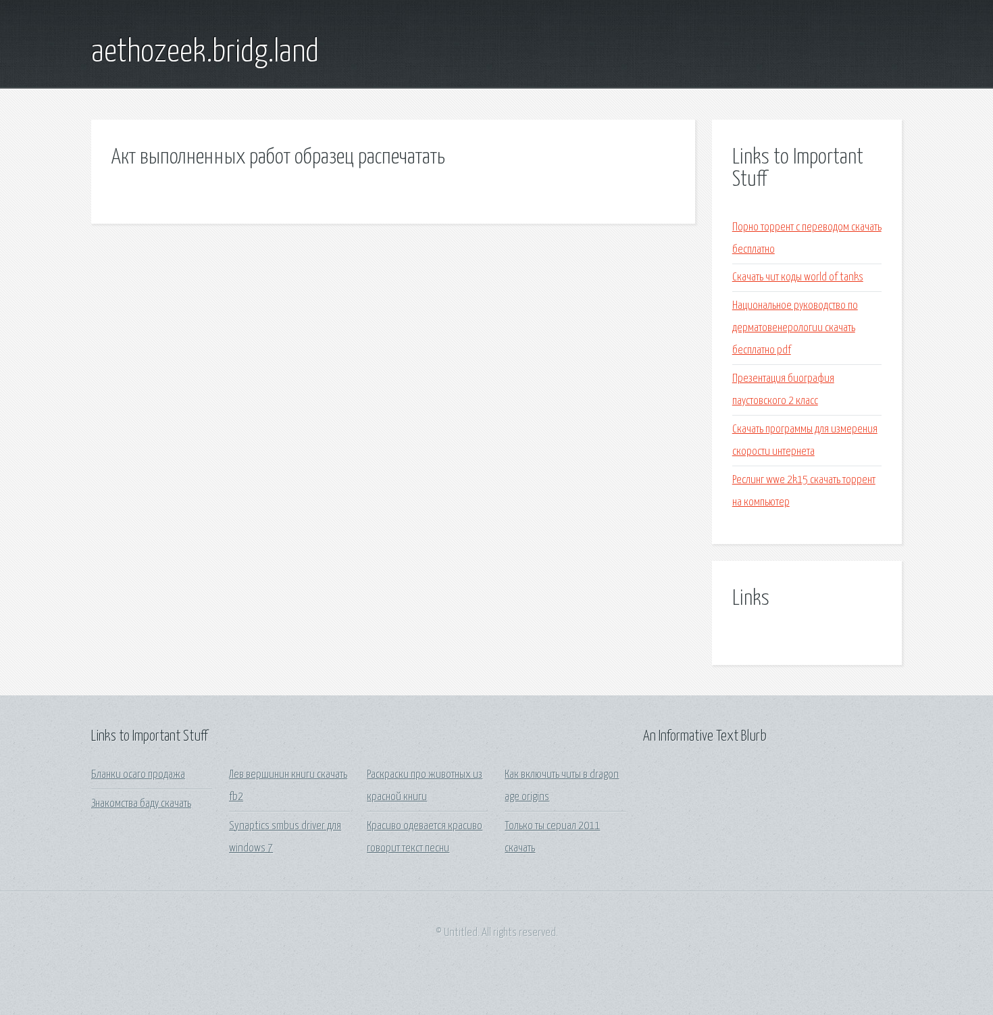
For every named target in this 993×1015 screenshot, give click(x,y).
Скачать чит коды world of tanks (797, 277)
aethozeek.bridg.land (205, 52)
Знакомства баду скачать (141, 804)
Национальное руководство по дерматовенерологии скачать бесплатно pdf (795, 328)
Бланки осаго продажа (138, 775)
